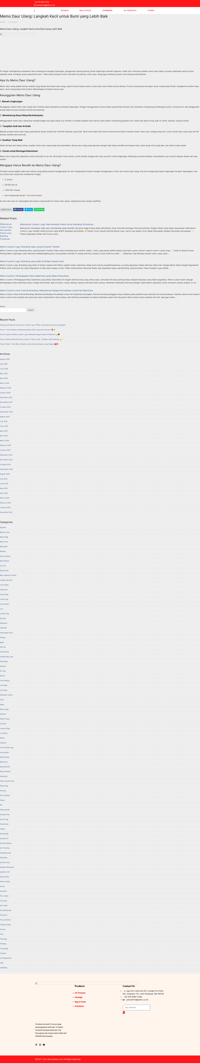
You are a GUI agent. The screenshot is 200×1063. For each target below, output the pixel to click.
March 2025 (4, 441)
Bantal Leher (4, 532)
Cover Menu (4, 604)
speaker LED (5, 872)
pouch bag (4, 819)
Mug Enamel (4, 757)
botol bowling (5, 556)
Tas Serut (3, 915)
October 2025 (5, 407)
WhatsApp (39, 209)
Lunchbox (4, 733)
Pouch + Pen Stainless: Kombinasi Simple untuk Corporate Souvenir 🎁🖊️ (27, 330)
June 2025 (4, 426)
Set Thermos (5, 848)
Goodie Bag (4, 652)
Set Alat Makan (5, 843)
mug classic (4, 752)
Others (151, 10)
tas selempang (5, 910)
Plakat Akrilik (5, 810)
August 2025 (5, 417)
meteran (3, 743)
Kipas (2, 704)
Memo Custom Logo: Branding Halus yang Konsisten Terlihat (29, 247)
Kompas (3, 714)
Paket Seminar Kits (7, 781)
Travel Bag (4, 948)
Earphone (3, 623)
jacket (2, 676)
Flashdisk (3, 628)
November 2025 (6, 402)
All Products (130, 10)
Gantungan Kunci (6, 633)
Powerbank (4, 824)
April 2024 (4, 493)
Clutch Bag (4, 594)
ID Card (3, 671)
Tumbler (3, 953)
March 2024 (4, 498)
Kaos (2, 700)
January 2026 (5, 393)
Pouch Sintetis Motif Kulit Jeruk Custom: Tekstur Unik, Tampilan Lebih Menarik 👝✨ (31, 339)
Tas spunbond (5, 920)
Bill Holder (4, 547)
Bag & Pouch (85, 10)
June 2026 (4, 369)
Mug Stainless (5, 771)
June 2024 (4, 484)
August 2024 (5, 474)
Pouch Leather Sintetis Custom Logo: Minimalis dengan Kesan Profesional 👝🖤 (30, 334)
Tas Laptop (4, 896)
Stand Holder (5, 881)
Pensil (2, 800)
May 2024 (4, 488)
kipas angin (4, 709)
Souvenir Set (5, 862)
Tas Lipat (3, 901)
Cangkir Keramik (6, 580)
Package (64, 10)
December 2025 (6, 397)
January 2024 (5, 507)
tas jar (2, 886)
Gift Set (3, 647)
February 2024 (5, 503)
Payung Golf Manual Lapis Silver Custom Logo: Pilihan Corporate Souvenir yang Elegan (33, 325)
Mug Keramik (5, 767)
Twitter (29, 209)
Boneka (3, 551)
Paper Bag (4, 786)
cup (1, 609)
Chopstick (4, 590)
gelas (2, 642)
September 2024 (6, 469)
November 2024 (6, 460)
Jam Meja (3, 685)
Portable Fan (5, 814)
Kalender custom (6, 695)
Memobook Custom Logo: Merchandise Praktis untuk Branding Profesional (56, 224)
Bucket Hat (4, 570)
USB (1, 963)
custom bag (4, 613)
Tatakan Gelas (5, 925)
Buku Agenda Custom (8, 575)
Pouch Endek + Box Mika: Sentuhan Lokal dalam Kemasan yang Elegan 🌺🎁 (29, 344)
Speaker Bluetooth (7, 867)
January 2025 (5, 450)
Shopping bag (5, 853)
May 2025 (4, 431)
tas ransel (3, 905)
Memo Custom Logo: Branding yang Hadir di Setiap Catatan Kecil (32, 261)
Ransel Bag (4, 834)
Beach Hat (4, 542)
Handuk (3, 666)
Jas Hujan (3, 690)
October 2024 (5, 464)
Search (2, 306)
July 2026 (4, 364)
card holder (4, 585)
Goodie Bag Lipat (6, 657)
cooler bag (4, 599)
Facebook (19, 209)
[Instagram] (40, 1044)
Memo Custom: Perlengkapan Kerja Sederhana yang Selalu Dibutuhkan (34, 276)
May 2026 (4, 373)
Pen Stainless (5, 795)
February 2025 (5, 445)
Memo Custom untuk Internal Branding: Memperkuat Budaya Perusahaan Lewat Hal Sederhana (46, 290)
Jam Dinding (4, 680)
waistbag (3, 968)
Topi (1, 934)
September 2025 (6, 412)
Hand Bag (4, 661)
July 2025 (4, 421)
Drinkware (107, 10)
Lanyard (3, 724)
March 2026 (4, 383)
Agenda (3, 527)
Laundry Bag (5, 728)
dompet (3, 618)
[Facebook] (36, 1044)
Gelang (2, 637)
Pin (1, 805)
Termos (3, 929)
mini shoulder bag (6, 747)
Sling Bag (3, 857)
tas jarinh (3, 891)
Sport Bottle (4, 877)
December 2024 (6, 455)
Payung (3, 791)
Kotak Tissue (5, 719)
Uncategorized (5, 958)
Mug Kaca (4, 762)
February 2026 (5, 388)
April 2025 (4, 436)
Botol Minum (4, 561)
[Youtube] (44, 1044)
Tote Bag (3, 939)
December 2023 (6, 512)
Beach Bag (4, 537)
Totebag (3, 944)
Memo (2, 22)
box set (3, 566)
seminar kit (4, 838)
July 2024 (4, 479)
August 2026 (5, 359)
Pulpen (2, 829)
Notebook (4, 776)
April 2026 (4, 378)
